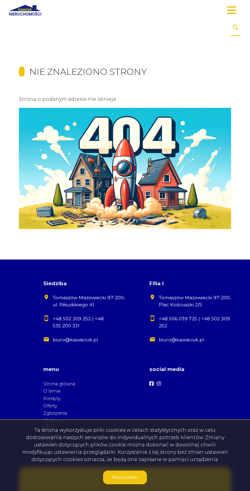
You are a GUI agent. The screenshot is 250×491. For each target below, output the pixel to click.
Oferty (50, 406)
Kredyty (52, 398)
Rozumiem (125, 477)
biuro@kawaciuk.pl (75, 340)
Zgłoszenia (55, 413)
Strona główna (59, 384)
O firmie (52, 391)
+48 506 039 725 (178, 319)
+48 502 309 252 (72, 319)
